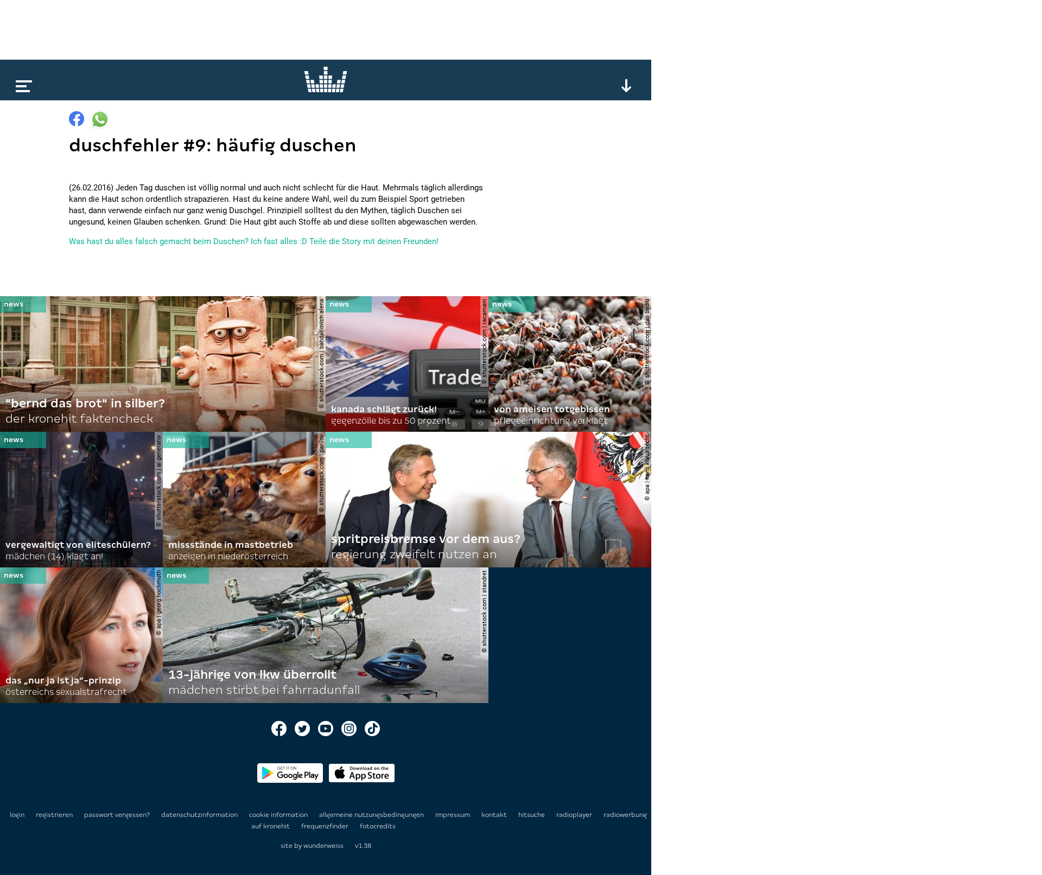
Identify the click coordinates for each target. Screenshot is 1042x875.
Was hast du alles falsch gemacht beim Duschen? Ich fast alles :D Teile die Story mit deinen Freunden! (254, 241)
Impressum (453, 815)
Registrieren (54, 815)
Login (17, 815)
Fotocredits (378, 826)
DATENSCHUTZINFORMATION (200, 815)
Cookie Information (279, 815)
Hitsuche (532, 815)
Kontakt (495, 815)
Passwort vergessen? (117, 815)
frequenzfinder (325, 826)
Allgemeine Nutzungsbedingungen (372, 815)
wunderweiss (323, 846)
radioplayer (575, 815)
